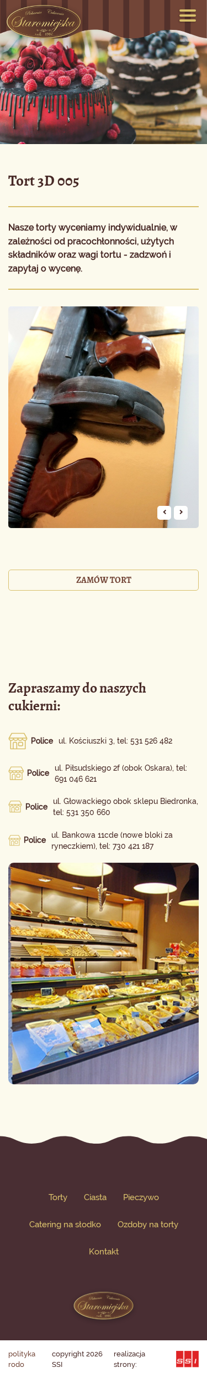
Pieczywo (141, 1197)
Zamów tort (103, 580)
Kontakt (104, 1252)
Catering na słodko (65, 1225)
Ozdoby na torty (148, 1225)
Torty (58, 1197)
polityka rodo (21, 1359)
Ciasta (95, 1197)
